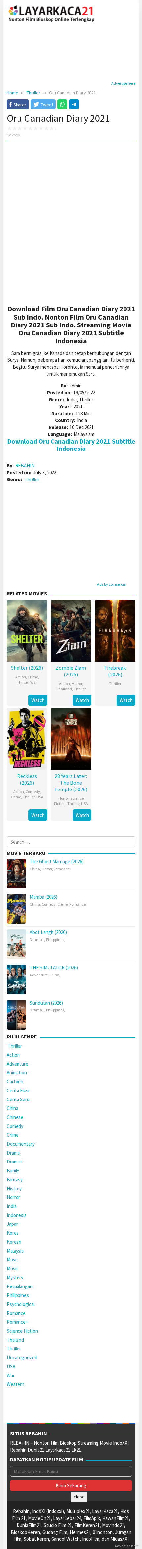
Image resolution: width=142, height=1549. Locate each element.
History (14, 1188)
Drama (13, 1153)
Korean (14, 1242)
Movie (13, 1259)
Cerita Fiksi (18, 1090)
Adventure (39, 974)
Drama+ (37, 939)
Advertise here (123, 83)
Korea (13, 1233)
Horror (77, 683)
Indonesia (17, 1215)
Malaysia (15, 1251)
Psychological (21, 1304)
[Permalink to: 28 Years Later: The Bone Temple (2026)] (70, 738)
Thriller (32, 479)
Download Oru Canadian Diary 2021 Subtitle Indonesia (71, 444)
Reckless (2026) (27, 779)
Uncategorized (22, 1357)
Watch (38, 700)
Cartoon (15, 1081)
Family (13, 1170)
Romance (61, 868)
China (35, 868)
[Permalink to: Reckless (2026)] (27, 738)
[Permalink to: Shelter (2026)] (27, 630)
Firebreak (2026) (115, 671)
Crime (33, 676)
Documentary (21, 1144)
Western (15, 1384)
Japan (13, 1224)
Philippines (55, 939)
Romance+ (17, 1322)
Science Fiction (22, 1331)
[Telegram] (74, 104)
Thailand (64, 688)
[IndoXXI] (52, 13)
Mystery (15, 1277)
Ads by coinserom (111, 584)
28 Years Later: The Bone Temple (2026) (70, 782)
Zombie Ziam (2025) (71, 671)
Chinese (15, 1117)
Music (12, 1268)
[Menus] (130, 13)
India (12, 1206)
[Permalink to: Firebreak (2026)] (115, 630)
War (33, 682)
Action (20, 676)
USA (39, 796)
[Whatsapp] (62, 104)
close (79, 1497)
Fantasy (15, 1179)
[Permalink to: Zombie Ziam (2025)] (70, 630)
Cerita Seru (18, 1099)
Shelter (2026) (27, 668)
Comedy (33, 791)
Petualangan (20, 1286)
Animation (17, 1072)
